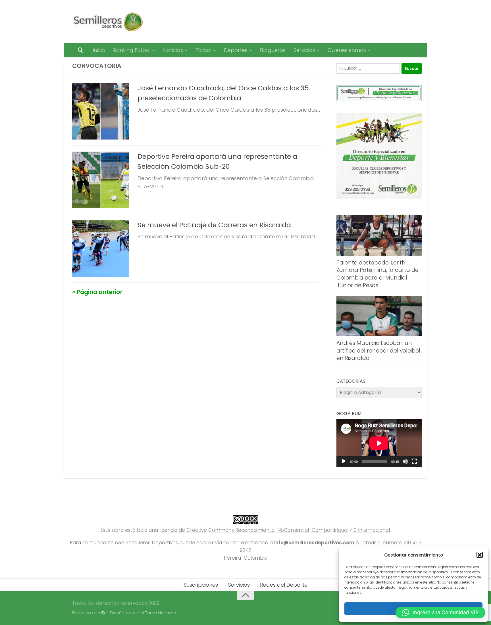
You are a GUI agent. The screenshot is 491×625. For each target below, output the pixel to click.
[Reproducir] (344, 461)
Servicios (304, 50)
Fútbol (203, 50)
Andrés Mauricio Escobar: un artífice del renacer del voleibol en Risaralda (378, 350)
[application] (379, 443)
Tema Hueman (160, 613)
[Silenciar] (405, 461)
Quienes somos (347, 50)
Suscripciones (201, 584)
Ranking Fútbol (132, 50)
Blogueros (273, 50)
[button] (479, 555)
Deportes (235, 50)
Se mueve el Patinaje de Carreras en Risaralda (214, 225)
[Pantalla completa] (414, 461)
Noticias (173, 50)
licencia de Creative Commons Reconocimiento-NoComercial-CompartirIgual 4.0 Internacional (274, 530)
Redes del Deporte (283, 584)
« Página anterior (97, 292)
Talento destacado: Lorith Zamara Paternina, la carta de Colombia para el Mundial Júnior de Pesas (377, 274)
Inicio (99, 50)
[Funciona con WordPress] (103, 613)
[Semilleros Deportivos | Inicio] (107, 21)
